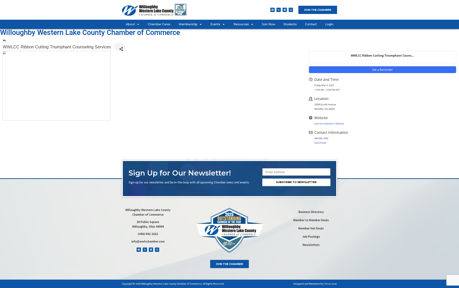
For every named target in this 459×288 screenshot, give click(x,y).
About (130, 24)
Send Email (320, 142)
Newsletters (311, 245)
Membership (188, 24)
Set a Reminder (382, 70)
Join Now (268, 24)
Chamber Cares (159, 24)
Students (290, 24)
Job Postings (311, 237)
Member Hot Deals (311, 228)
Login (329, 24)
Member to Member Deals (311, 220)
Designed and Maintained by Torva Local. (315, 283)
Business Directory (311, 212)
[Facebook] (272, 10)
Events (215, 24)
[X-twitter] (278, 10)
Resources (241, 24)
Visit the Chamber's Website (329, 123)
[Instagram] (291, 10)
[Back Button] (4, 40)
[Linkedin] (285, 10)
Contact (311, 24)
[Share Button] (119, 47)
